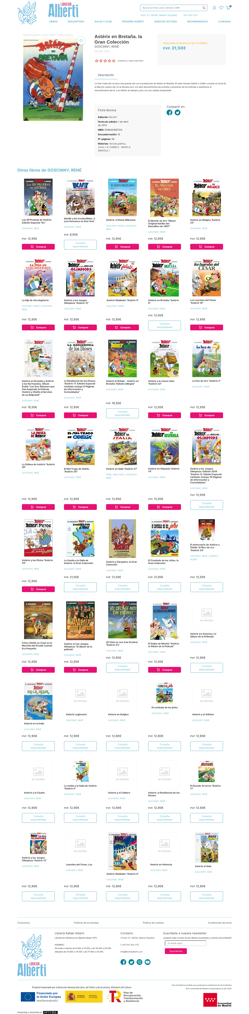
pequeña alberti (133, 21)
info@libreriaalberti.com (131, 951)
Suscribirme (175, 951)
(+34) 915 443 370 (129, 944)
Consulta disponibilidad (80, 245)
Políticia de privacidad (86, 922)
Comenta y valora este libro (130, 60)
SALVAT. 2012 (102, 51)
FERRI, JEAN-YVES (115, 474)
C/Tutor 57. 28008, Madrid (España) (137, 938)
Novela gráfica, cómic (37, 35)
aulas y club (103, 21)
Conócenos (23, 922)
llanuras (224, 21)
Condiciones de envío (220, 922)
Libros (25, 35)
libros (53, 21)
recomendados (197, 21)
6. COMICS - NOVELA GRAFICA (59, 35)
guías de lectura (165, 21)
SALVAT (113, 117)
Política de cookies (153, 922)
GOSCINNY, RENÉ (30, 228)
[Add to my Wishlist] (81, 40)
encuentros (76, 21)
